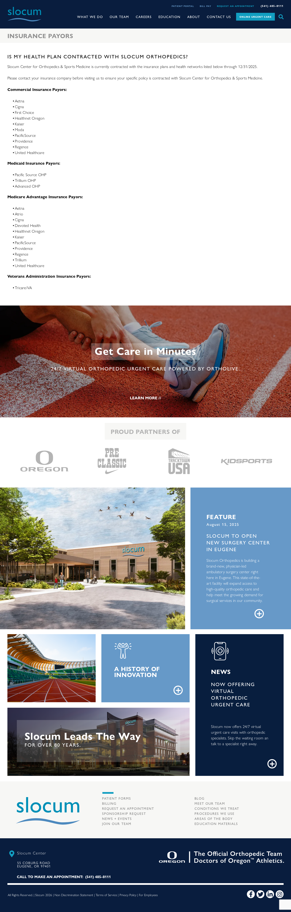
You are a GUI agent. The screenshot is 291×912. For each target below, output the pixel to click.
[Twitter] (260, 894)
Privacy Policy (128, 894)
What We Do (90, 16)
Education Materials (216, 823)
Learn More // (145, 397)
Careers (144, 16)
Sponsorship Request (124, 813)
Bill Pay (205, 6)
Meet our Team (210, 803)
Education (169, 16)
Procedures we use (214, 813)
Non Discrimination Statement (74, 894)
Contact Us (219, 16)
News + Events (117, 818)
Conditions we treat (217, 808)
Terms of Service (106, 894)
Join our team (116, 823)
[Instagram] (280, 894)
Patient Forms (116, 798)
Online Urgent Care (255, 16)
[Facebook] (251, 894)
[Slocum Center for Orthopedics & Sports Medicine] (24, 14)
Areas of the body (214, 818)
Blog (199, 798)
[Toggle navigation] (45, 14)
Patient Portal (183, 6)
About (193, 16)
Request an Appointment (235, 6)
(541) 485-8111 (272, 6)
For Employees (148, 894)
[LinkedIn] (270, 894)
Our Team (119, 16)
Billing (109, 803)
